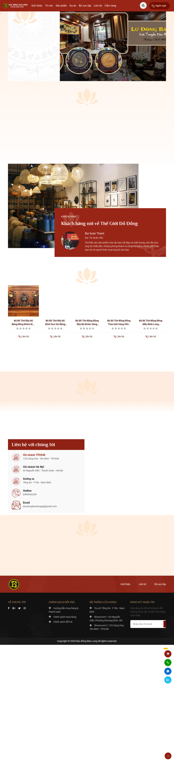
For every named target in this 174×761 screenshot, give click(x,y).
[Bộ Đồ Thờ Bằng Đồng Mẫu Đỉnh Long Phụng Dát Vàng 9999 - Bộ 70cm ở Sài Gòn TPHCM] (150, 301)
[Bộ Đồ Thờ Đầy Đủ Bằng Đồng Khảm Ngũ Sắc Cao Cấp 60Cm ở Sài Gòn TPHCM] (23, 301)
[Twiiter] (19, 608)
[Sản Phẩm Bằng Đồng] (16, 6)
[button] (41, 252)
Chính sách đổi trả (62, 621)
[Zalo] (167, 679)
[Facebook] (8, 608)
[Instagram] (25, 608)
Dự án (72, 5)
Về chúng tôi (24, 69)
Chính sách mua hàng (64, 617)
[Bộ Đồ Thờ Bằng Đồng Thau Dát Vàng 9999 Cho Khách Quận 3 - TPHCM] (118, 301)
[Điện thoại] (168, 662)
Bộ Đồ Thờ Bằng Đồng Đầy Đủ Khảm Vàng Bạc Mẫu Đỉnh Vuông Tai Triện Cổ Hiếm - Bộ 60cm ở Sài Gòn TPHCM (87, 322)
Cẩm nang (110, 5)
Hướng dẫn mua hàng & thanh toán (64, 610)
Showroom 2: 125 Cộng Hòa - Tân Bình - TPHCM (107, 627)
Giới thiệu (36, 5)
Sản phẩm (61, 5)
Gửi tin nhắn (87, 563)
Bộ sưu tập (85, 5)
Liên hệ (98, 5)
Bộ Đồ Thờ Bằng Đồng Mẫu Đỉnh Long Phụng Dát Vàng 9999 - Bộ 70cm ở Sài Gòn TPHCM (150, 322)
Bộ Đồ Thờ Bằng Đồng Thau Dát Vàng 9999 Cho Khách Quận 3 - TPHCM (118, 322)
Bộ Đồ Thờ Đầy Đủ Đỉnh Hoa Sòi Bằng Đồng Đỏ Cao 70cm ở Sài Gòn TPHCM (55, 322)
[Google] (13, 608)
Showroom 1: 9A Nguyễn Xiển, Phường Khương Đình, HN (106, 619)
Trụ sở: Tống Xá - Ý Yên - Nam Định (107, 610)
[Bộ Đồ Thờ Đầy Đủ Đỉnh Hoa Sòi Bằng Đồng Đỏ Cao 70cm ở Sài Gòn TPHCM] (55, 301)
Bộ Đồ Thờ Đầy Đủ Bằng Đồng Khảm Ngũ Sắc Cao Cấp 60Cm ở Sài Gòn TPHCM (23, 322)
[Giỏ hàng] (168, 654)
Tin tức (49, 5)
